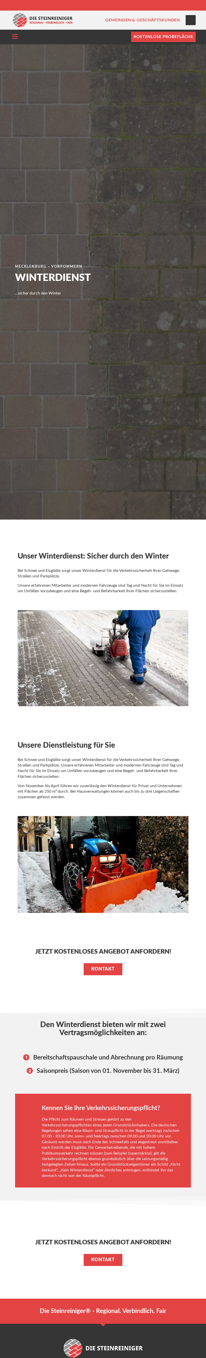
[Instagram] (191, 5)
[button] (191, 20)
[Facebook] (178, 5)
